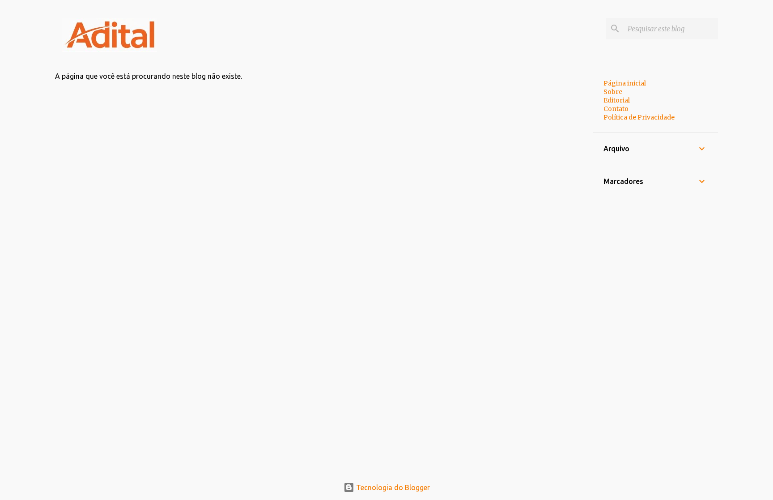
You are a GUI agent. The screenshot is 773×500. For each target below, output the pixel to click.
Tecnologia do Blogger (392, 487)
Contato (616, 109)
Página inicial (624, 83)
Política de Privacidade (639, 117)
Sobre (612, 92)
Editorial (616, 100)
